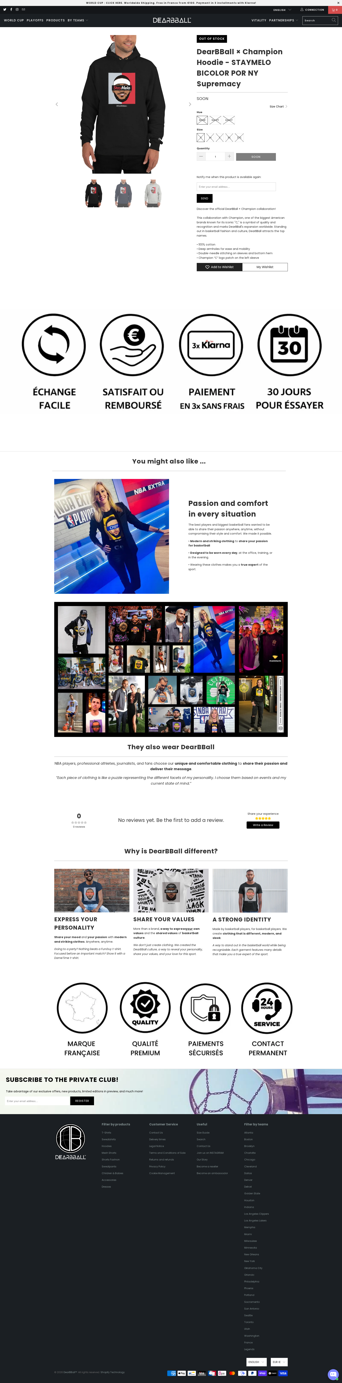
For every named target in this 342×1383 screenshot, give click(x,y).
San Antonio (251, 1308)
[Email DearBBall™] (23, 9)
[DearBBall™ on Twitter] (4, 9)
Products (55, 20)
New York (249, 1261)
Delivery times (157, 1139)
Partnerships (282, 20)
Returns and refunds (161, 1159)
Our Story (202, 1159)
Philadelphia (251, 1281)
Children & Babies (112, 1173)
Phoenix (248, 1288)
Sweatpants (109, 1166)
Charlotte (250, 1153)
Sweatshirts (109, 1139)
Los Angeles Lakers (255, 1220)
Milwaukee (250, 1241)
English (280, 10)
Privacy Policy (157, 1166)
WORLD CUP (94, 3)
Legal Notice (156, 1146)
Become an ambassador (212, 1173)
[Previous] (57, 104)
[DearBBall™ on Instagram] (17, 9)
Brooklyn (249, 1146)
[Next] (190, 104)
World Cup (14, 20)
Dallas (248, 1173)
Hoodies (107, 1146)
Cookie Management (162, 1173)
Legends (249, 1349)
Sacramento (252, 1302)
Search (201, 1139)
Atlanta (248, 1132)
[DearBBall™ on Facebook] (10, 9)
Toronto (249, 1322)
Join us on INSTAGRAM (210, 1153)
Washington (251, 1335)
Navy (215, 120)
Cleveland (250, 1166)
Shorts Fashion (111, 1159)
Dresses (106, 1186)
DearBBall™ (70, 1372)
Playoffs (35, 20)
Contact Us (156, 1132)
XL (229, 137)
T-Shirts (106, 1132)
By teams (76, 20)
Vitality (259, 20)
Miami (248, 1234)
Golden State (252, 1193)
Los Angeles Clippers (256, 1213)
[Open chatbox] (333, 1374)
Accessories (109, 1180)
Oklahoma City (253, 1268)
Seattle (248, 1315)
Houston (249, 1200)
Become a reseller (207, 1166)
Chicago (249, 1159)
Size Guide (203, 1132)
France (248, 1342)
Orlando (249, 1274)
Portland (249, 1295)
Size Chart (277, 107)
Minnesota (250, 1247)
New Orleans (251, 1254)
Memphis (249, 1227)
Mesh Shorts (109, 1153)
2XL (239, 137)
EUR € (277, 1362)
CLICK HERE (114, 3)
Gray (229, 120)
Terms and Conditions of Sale (167, 1153)
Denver (248, 1180)
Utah (247, 1329)
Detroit (248, 1186)
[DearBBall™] (172, 20)
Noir (202, 120)
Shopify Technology (113, 1372)
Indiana (249, 1207)
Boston (248, 1139)
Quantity (203, 148)
